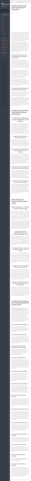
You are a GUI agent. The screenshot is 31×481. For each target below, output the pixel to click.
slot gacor (3, 95)
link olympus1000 (4, 68)
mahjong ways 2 (3, 72)
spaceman (7, 105)
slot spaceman (3, 104)
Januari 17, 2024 (14, 306)
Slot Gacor (2, 30)
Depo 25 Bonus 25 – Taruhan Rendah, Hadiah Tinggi (20, 201)
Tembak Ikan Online (3, 33)
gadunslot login (3, 63)
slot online (3, 99)
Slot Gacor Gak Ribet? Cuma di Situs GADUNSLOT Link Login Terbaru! (4, 53)
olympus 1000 (3, 73)
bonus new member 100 (4, 60)
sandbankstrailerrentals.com (19, 155)
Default (2, 22)
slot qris (7, 100)
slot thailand (3, 105)
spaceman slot (3, 108)
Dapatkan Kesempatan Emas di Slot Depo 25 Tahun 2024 (19, 7)
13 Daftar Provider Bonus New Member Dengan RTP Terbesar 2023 (20, 303)
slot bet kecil (3, 90)
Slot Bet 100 (3, 86)
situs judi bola (3, 78)
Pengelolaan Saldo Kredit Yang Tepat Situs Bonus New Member (20, 112)
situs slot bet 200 (4, 82)
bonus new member (4, 59)
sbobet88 (3, 77)
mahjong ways (3, 25)
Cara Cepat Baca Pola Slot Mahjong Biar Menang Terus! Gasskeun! (4, 47)
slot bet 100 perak (4, 87)
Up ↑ (28, 479)
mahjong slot (3, 69)
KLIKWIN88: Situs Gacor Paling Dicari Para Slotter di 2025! (4, 44)
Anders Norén (25, 479)
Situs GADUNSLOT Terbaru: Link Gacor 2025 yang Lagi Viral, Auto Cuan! (4, 40)
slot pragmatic (3, 100)
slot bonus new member (4, 91)
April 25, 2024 (14, 115)
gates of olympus (4, 64)
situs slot (3, 81)
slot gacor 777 (3, 96)
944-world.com (5, 3)
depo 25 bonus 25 (24, 35)
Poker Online (3, 27)
